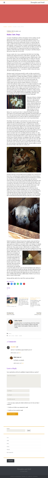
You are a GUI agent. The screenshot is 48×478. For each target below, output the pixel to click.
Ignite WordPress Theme (17, 476)
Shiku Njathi (18, 320)
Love (8, 437)
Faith (8, 440)
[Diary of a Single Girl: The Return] (12, 300)
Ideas (8, 443)
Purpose (8, 449)
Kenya (10, 26)
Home (5, 26)
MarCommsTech (10, 452)
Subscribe (10, 460)
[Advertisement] (24, 13)
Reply (20, 352)
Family (16, 335)
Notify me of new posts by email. (15, 410)
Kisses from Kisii (10, 314)
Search (8, 428)
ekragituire (13, 346)
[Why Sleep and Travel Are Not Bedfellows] (36, 302)
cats (9, 335)
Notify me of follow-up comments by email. (18, 407)
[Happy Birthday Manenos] (24, 301)
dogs (12, 335)
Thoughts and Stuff (37, 2)
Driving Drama (37, 314)
